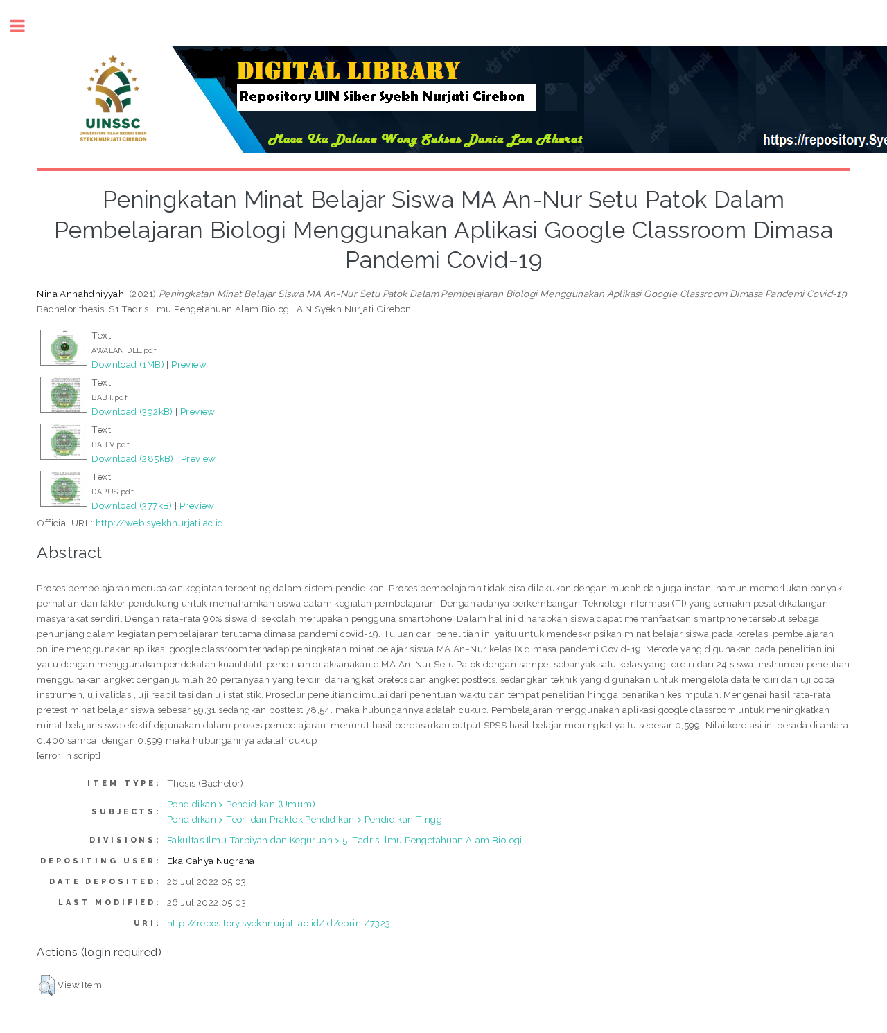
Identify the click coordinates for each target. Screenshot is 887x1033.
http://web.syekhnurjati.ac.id (160, 522)
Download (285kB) (132, 458)
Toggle (25, 26)
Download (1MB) (127, 364)
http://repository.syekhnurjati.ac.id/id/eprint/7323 (278, 922)
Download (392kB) (132, 411)
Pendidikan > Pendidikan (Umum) (241, 803)
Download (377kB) (131, 505)
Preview (189, 364)
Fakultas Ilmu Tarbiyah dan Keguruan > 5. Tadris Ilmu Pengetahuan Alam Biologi (344, 839)
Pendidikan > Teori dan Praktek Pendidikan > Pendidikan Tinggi (305, 819)
